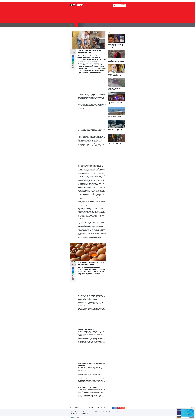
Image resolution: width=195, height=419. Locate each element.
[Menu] (114, 5)
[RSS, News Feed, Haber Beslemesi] (123, 408)
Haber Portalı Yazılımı (75, 417)
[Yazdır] (73, 65)
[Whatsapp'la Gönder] (73, 62)
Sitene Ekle (103, 407)
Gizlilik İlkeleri (98, 407)
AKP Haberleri (84, 411)
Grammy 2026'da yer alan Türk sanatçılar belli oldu (92, 25)
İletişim (93, 407)
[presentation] (74, 25)
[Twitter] (73, 58)
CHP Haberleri (73, 411)
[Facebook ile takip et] (113, 408)
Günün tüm (121, 25)
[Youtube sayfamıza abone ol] (118, 408)
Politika (100, 5)
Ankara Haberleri (117, 411)
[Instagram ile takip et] (121, 408)
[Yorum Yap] (73, 67)
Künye (90, 407)
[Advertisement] (97, 16)
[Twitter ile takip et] (115, 408)
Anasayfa (86, 407)
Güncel (86, 5)
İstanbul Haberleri (106, 411)
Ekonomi (109, 5)
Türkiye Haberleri (96, 411)
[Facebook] (73, 56)
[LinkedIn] (73, 60)
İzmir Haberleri (74, 413)
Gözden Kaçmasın (93, 5)
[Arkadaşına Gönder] (73, 63)
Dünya (104, 5)
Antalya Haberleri (85, 413)
